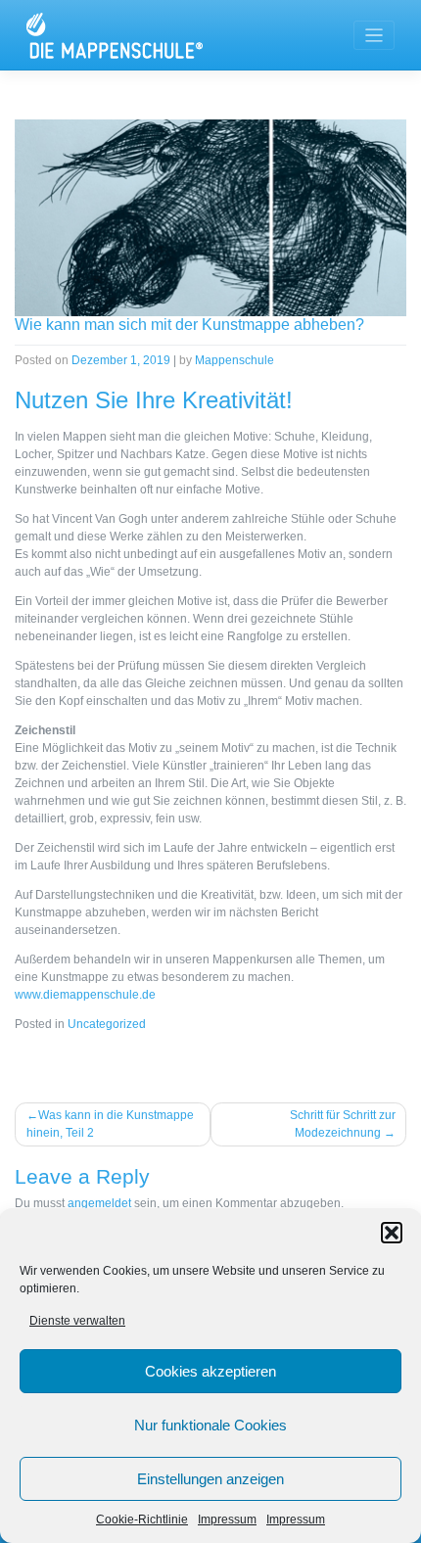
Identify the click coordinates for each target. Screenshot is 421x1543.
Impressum (227, 1519)
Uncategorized (107, 1024)
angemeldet (99, 1203)
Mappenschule (234, 360)
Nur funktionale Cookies (210, 1425)
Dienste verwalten (77, 1321)
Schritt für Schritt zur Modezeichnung (343, 1124)
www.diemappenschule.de (85, 995)
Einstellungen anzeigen (210, 1479)
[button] (391, 1232)
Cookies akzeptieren (210, 1371)
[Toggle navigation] (374, 36)
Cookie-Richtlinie (142, 1519)
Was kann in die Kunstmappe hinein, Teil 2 (110, 1124)
